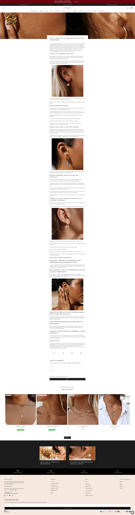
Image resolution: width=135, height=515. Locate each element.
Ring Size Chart (87, 493)
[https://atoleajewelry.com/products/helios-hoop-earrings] (67, 80)
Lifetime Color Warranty (55, 486)
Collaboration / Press (54, 488)
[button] (132, 512)
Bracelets (121, 485)
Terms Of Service (88, 490)
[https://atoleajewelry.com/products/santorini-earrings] (67, 154)
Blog (51, 493)
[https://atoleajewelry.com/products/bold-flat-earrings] (67, 294)
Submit (67, 379)
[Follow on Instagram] (4, 495)
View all (67, 437)
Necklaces (121, 481)
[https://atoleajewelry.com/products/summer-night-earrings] (67, 223)
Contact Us (87, 483)
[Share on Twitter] (63, 353)
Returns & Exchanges (88, 488)
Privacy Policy (69, 362)
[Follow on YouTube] (9, 495)
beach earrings (55, 51)
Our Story (52, 481)
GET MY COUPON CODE (67, 508)
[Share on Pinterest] (72, 353)
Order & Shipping (88, 486)
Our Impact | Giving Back (55, 483)
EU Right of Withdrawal (89, 495)
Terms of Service (75, 362)
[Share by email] (81, 353)
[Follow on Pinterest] (7, 495)
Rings (121, 483)
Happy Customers (54, 485)
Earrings (121, 488)
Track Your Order (88, 485)
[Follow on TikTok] (12, 495)
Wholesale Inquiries (54, 490)
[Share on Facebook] (54, 353)
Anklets (121, 486)
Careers (52, 492)
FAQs (86, 481)
